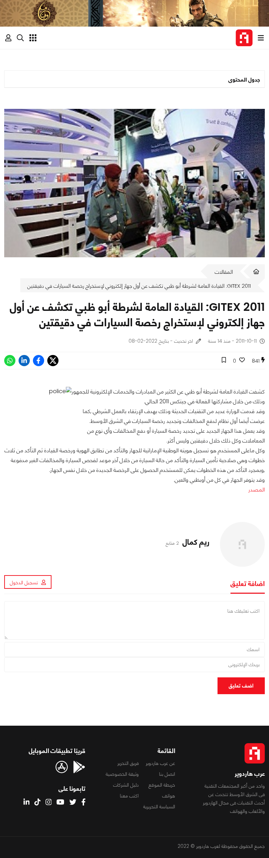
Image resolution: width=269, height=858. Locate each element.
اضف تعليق (241, 685)
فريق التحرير (128, 763)
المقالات (224, 271)
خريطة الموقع (162, 784)
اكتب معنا (129, 795)
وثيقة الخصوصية (122, 773)
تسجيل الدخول (24, 582)
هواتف (168, 795)
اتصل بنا (167, 773)
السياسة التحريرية (159, 806)
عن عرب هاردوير (160, 763)
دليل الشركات (126, 784)
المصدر (256, 490)
